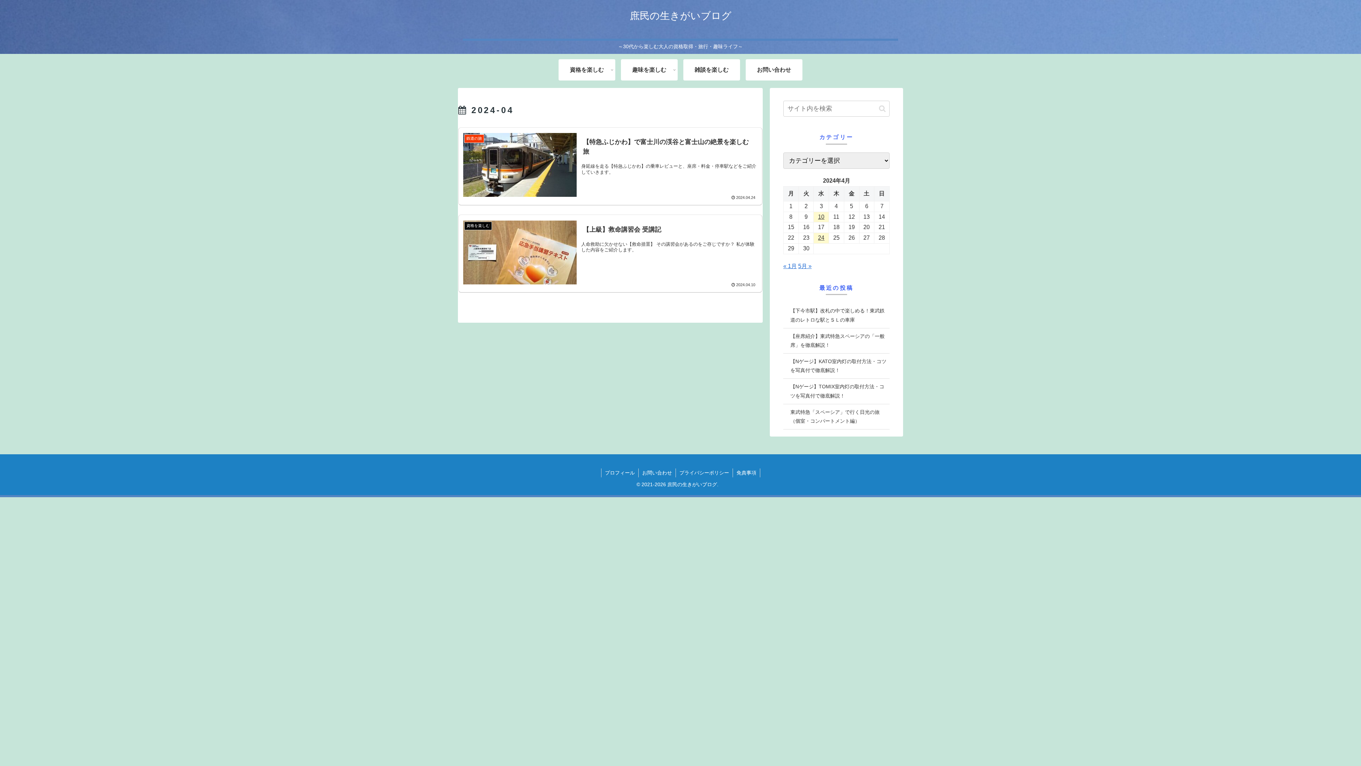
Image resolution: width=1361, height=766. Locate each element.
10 (821, 217)
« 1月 (790, 266)
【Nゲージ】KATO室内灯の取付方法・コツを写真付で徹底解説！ (838, 366)
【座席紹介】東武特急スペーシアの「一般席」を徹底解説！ (837, 340)
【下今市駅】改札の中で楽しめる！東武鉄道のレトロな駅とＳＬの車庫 (837, 315)
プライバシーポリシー (704, 473)
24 (821, 238)
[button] (882, 109)
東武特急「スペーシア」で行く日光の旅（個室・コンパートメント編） (835, 416)
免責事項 (746, 473)
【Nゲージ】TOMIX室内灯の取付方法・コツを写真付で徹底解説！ (837, 391)
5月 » (805, 266)
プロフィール (620, 473)
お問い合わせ (657, 473)
